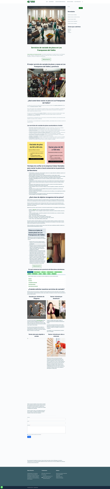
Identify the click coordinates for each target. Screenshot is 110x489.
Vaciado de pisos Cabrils (72, 19)
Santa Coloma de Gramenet (33, 286)
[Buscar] (82, 1)
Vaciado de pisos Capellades (72, 21)
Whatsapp (44, 474)
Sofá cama (34, 209)
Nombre (28, 417)
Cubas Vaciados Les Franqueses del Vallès (34, 54)
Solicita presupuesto (77, 1)
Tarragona (69, 32)
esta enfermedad (39, 320)
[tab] (30, 272)
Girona (69, 31)
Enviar (29, 436)
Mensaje (28, 425)
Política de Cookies (59, 476)
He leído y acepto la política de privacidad (34, 434)
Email (28, 421)
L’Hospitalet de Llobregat (33, 282)
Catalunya (69, 30)
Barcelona (30, 280)
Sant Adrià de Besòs (32, 284)
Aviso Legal (58, 475)
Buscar (69, 6)
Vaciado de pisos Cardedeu (72, 23)
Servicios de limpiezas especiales (60, 1)
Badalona (30, 278)
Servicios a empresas (70, 1)
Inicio (47, 1)
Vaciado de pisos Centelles (72, 14)
